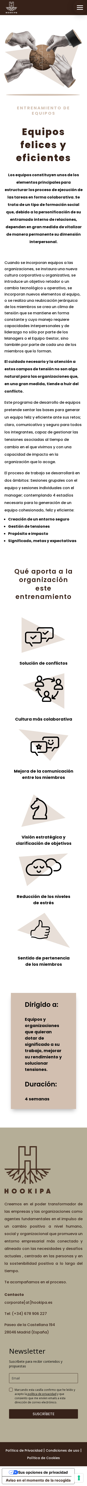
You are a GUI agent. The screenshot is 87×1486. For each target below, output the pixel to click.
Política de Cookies (43, 1458)
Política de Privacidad (24, 1450)
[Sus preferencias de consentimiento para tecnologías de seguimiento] (78, 1477)
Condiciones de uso (62, 1450)
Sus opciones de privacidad (43, 1472)
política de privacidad (41, 1394)
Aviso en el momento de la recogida (38, 1480)
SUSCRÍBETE (44, 1414)
